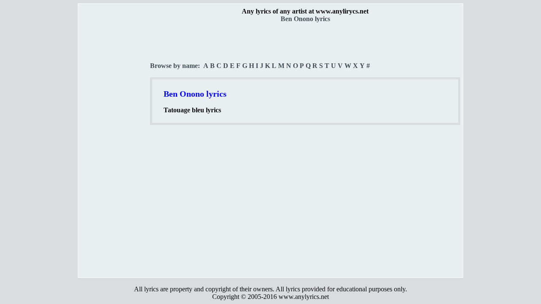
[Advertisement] (114, 148)
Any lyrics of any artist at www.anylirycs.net (305, 11)
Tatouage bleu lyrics (192, 110)
